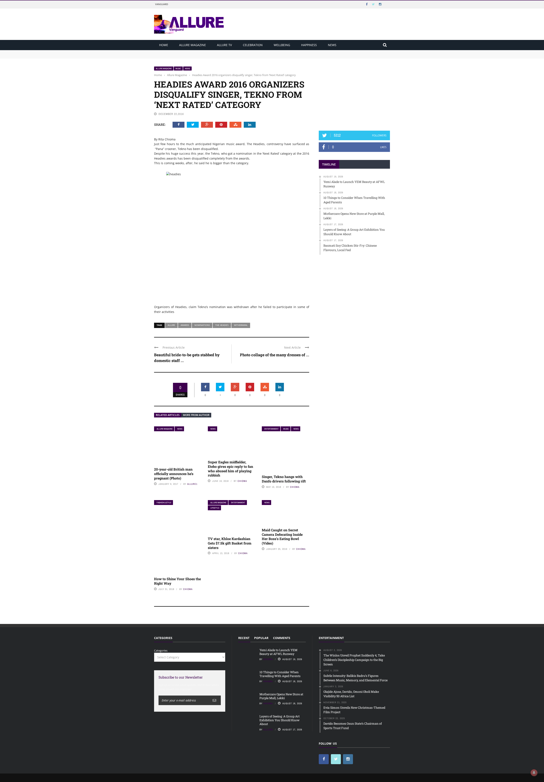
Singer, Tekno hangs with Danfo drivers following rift (284, 478)
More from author (196, 415)
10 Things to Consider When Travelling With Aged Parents (192, 56)
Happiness (309, 45)
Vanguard (161, 4)
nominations (202, 325)
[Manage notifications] (534, 772)
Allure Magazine (192, 45)
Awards (185, 325)
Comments (281, 638)
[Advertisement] (354, 92)
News (332, 45)
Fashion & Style (164, 502)
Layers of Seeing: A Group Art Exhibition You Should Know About (279, 720)
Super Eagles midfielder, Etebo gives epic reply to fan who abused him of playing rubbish (230, 468)
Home (163, 45)
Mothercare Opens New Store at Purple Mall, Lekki (281, 696)
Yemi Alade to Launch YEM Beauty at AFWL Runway (189, 52)
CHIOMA (242, 480)
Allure (171, 325)
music (178, 68)
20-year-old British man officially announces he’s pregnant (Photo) (173, 473)
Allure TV (224, 45)
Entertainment (271, 428)
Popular (261, 638)
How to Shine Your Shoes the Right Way (177, 581)
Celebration (253, 45)
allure (268, 729)
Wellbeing (282, 45)
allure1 (192, 483)
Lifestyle (214, 507)
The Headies (221, 325)
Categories (160, 650)
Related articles (168, 415)
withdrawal (241, 325)
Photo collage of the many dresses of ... (274, 354)
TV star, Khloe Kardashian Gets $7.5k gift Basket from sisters (229, 543)
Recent (243, 638)
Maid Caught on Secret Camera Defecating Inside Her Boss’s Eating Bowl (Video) (282, 536)
